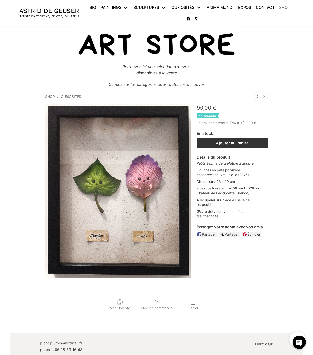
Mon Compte (120, 308)
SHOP (284, 7)
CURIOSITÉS (71, 97)
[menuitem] (257, 96)
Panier (193, 308)
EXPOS (244, 7)
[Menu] (292, 7)
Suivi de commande (156, 308)
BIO (93, 7)
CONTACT (265, 7)
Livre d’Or (264, 344)
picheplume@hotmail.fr (61, 343)
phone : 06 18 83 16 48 (61, 349)
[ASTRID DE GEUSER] (49, 13)
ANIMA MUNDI (220, 7)
